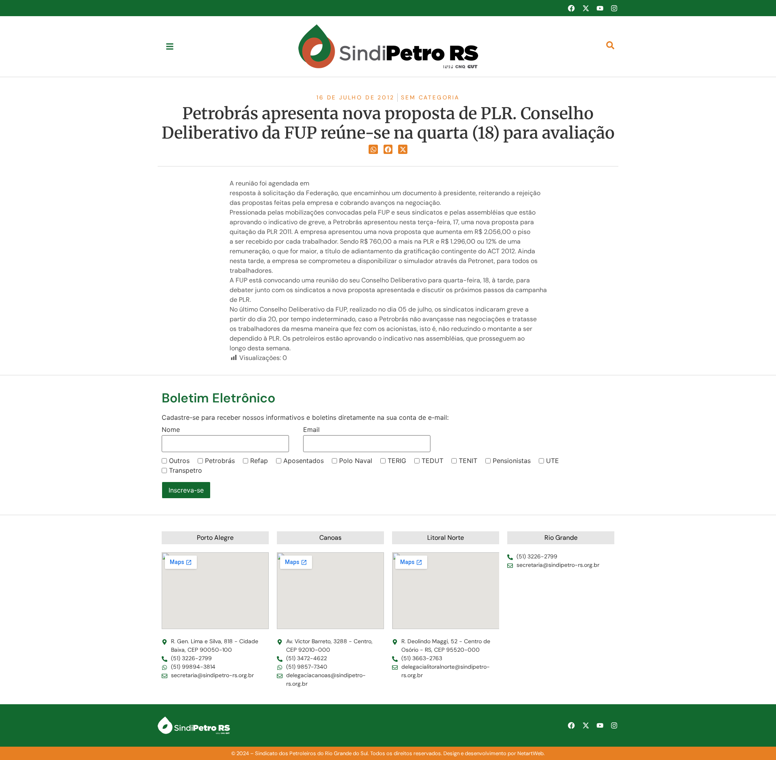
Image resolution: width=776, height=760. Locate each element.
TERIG (397, 460)
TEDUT (432, 460)
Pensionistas (512, 460)
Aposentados (303, 460)
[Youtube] (600, 8)
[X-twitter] (586, 8)
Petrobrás (220, 460)
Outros (179, 460)
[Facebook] (571, 8)
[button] (373, 149)
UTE (552, 460)
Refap (259, 460)
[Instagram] (614, 8)
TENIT (468, 460)
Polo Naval (355, 460)
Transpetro (185, 470)
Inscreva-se (186, 490)
